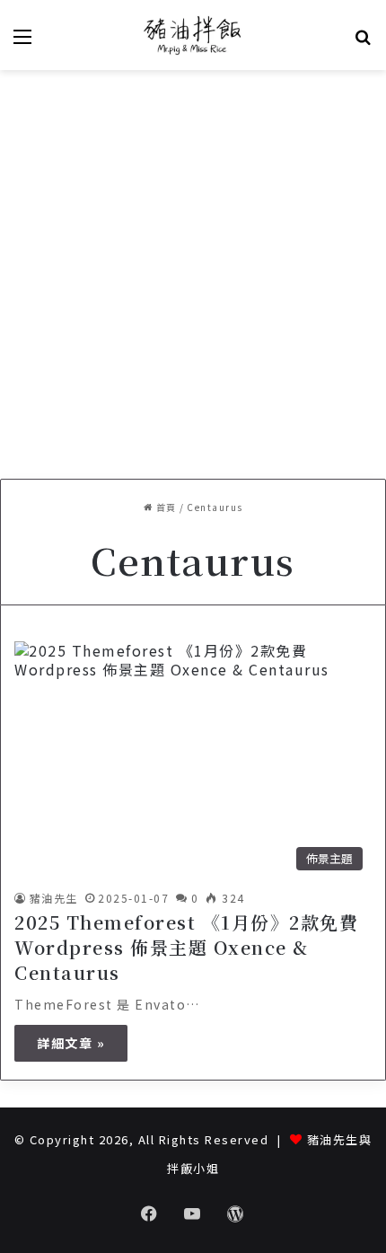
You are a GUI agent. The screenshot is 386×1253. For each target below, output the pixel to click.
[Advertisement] (193, 272)
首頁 (165, 507)
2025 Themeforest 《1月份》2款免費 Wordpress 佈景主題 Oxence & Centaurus (186, 947)
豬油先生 (54, 897)
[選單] (22, 42)
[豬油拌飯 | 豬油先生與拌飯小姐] (193, 35)
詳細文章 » (71, 1043)
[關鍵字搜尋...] (364, 42)
